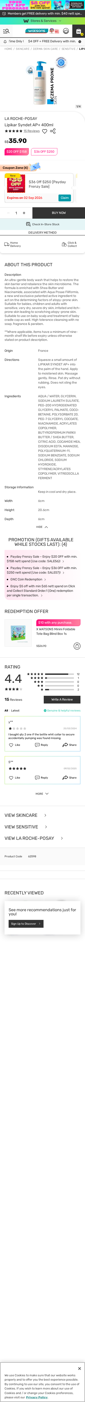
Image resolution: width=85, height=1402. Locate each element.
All (6, 710)
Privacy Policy (37, 1397)
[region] (42, 1382)
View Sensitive (22, 827)
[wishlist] (44, 131)
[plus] (24, 213)
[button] (78, 31)
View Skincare (22, 815)
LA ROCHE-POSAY (21, 118)
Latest (15, 710)
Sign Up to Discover (23, 923)
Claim (65, 198)
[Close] (80, 1369)
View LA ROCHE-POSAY (30, 838)
